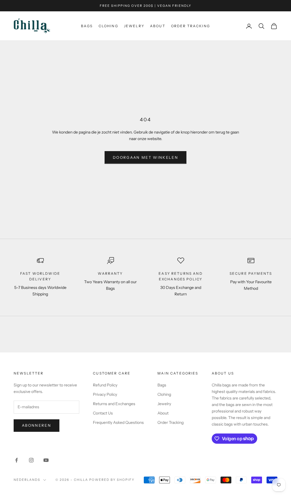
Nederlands (27, 480)
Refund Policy (105, 385)
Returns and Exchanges (114, 403)
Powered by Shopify (111, 480)
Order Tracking (190, 26)
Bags (87, 26)
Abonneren (36, 425)
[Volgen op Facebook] (16, 460)
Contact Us (103, 413)
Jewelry (134, 26)
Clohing (108, 26)
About (157, 26)
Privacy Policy (105, 394)
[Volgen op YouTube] (46, 460)
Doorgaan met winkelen (145, 157)
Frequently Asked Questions (118, 422)
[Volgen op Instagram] (31, 460)
